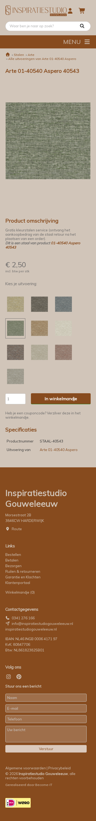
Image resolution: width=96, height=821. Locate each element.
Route (17, 529)
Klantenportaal (17, 583)
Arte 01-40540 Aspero (59, 450)
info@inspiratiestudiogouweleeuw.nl (42, 623)
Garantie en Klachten (23, 577)
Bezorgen (13, 566)
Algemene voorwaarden (25, 768)
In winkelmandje (61, 398)
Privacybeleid (59, 768)
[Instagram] (8, 677)
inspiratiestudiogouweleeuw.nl (31, 629)
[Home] (7, 55)
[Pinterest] (19, 677)
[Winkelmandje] (82, 10)
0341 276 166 (23, 618)
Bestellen (13, 554)
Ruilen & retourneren (22, 571)
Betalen (11, 560)
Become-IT (43, 785)
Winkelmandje (20, 592)
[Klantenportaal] (70, 10)
